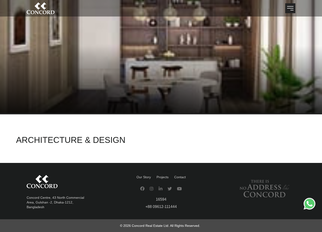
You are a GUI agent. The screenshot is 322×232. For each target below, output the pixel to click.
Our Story (143, 177)
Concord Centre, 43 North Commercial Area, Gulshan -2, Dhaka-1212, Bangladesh (55, 202)
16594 (161, 199)
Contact (180, 177)
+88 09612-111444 (161, 207)
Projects (163, 177)
